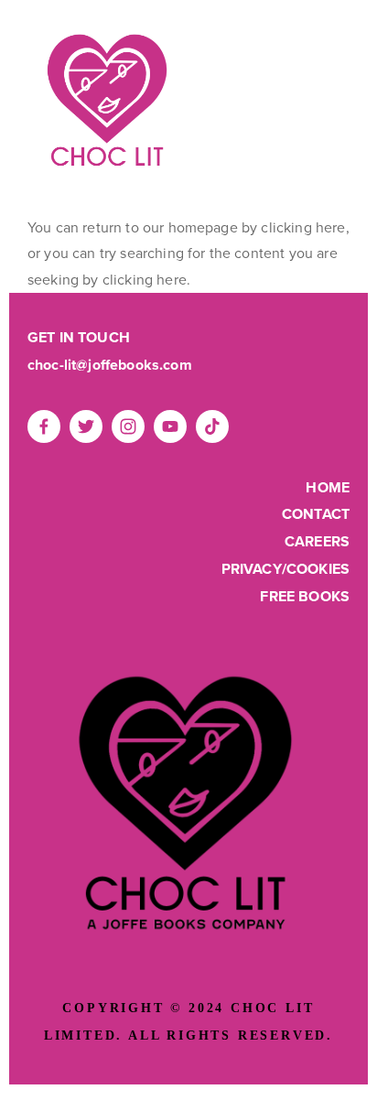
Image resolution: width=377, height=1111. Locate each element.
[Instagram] (128, 426)
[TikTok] (212, 426)
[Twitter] (86, 426)
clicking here (303, 227)
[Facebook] (43, 426)
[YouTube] (170, 426)
